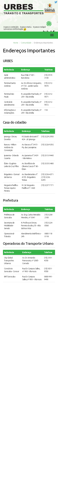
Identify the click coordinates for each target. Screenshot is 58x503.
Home (15, 43)
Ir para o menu (26, 27)
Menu (51, 33)
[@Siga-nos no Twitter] (56, 2)
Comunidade (26, 43)
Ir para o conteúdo (11, 27)
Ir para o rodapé (39, 27)
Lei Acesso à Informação (14, 29)
